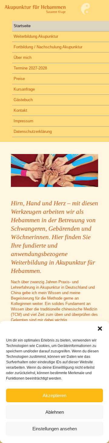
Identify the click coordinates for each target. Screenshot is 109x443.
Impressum (23, 121)
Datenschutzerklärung (33, 131)
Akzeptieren (54, 395)
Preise (19, 78)
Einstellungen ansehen (54, 428)
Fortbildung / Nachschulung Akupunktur (48, 47)
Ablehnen (54, 412)
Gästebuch (23, 100)
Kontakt (20, 110)
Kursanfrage (24, 89)
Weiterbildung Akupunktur (36, 36)
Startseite (22, 26)
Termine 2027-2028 (30, 68)
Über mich (22, 57)
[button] (100, 329)
